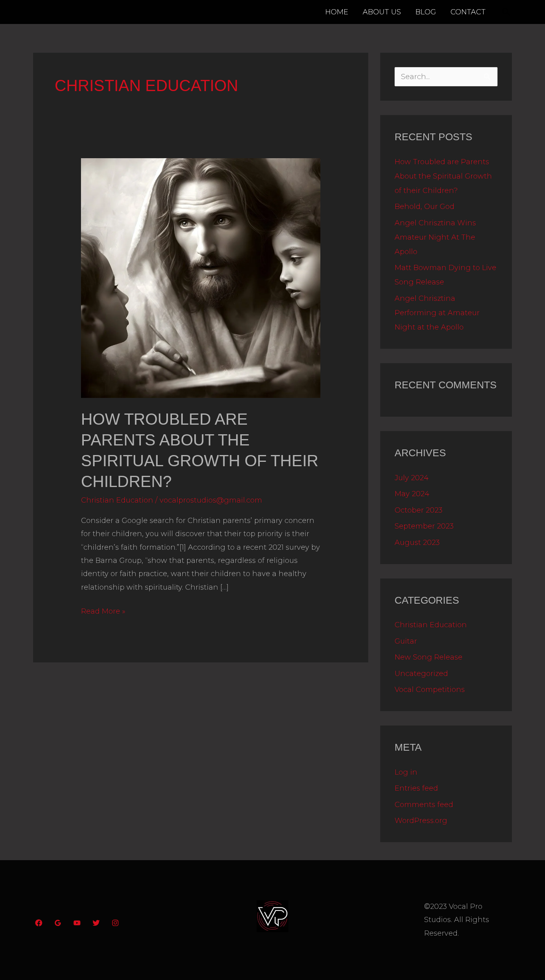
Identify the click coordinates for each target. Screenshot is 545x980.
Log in (406, 772)
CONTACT (468, 12)
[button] (506, 12)
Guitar (406, 641)
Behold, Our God (424, 206)
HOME (336, 12)
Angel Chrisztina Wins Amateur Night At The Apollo (435, 237)
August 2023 (417, 542)
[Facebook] (38, 922)
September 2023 (424, 526)
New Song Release (428, 657)
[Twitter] (96, 922)
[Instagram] (115, 922)
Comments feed (424, 804)
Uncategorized (421, 673)
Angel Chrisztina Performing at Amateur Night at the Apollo (437, 313)
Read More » (103, 610)
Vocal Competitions (430, 689)
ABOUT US (382, 12)
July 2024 (411, 477)
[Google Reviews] (57, 922)
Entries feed (416, 788)
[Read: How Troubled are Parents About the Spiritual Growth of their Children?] (200, 277)
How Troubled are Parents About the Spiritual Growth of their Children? (443, 176)
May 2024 (412, 493)
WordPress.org (421, 820)
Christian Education (117, 500)
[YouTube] (77, 922)
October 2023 (418, 510)
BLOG (425, 12)
